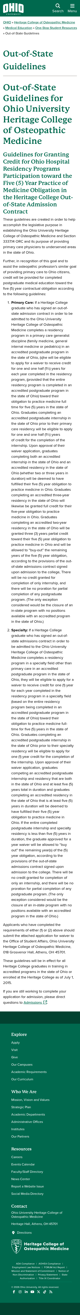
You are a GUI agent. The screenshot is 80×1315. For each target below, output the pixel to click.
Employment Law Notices (26, 1267)
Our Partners (20, 1136)
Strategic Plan (21, 1107)
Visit (14, 1050)
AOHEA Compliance (50, 1263)
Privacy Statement (48, 1274)
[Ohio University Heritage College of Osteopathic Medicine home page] (40, 1252)
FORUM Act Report (54, 1267)
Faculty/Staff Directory (27, 1171)
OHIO (7, 22)
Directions (24, 1233)
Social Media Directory (27, 1193)
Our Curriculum (22, 1079)
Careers (16, 1157)
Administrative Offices (27, 1121)
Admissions (35, 1002)
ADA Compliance (25, 1263)
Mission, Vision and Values (30, 1099)
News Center (20, 1179)
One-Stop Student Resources (56, 27)
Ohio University (28, 1287)
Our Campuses (21, 1064)
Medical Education (18, 27)
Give (14, 1057)
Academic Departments (28, 1114)
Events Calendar (23, 1164)
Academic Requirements (29, 1072)
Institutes (17, 1129)
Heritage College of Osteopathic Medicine (44, 22)
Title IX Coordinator (49, 1278)
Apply (15, 1042)
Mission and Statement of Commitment (33, 1271)
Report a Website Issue (27, 1186)
